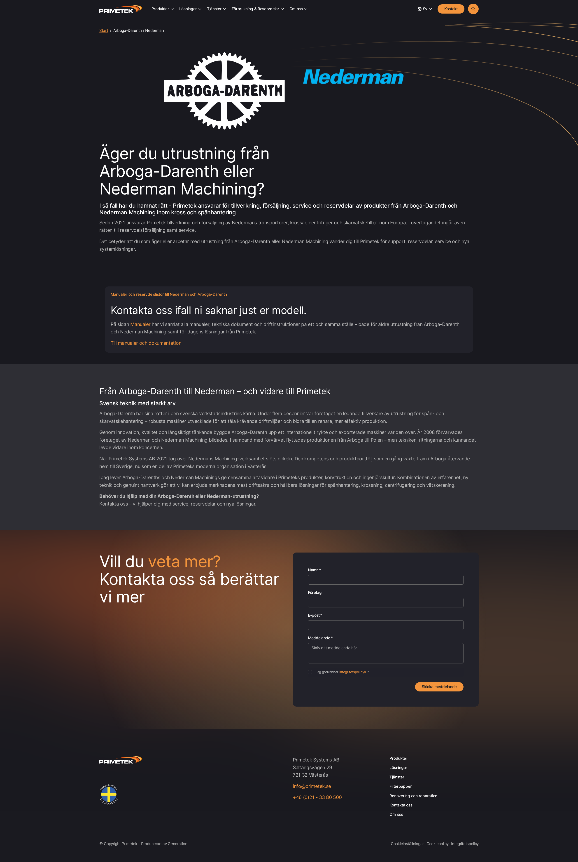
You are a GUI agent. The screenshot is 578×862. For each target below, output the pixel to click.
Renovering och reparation (413, 796)
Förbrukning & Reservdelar (255, 9)
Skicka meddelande (439, 686)
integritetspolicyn (352, 672)
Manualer (140, 324)
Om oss (296, 9)
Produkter (160, 9)
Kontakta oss (400, 805)
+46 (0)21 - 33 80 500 (317, 797)
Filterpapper (400, 786)
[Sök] (473, 9)
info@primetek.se (312, 786)
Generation (177, 843)
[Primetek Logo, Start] (120, 9)
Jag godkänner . (342, 672)
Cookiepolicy (437, 843)
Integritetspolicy (465, 843)
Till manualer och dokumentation (146, 343)
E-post (315, 615)
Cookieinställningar (407, 843)
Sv (425, 9)
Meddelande (320, 638)
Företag (315, 592)
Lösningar (188, 9)
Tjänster (214, 9)
